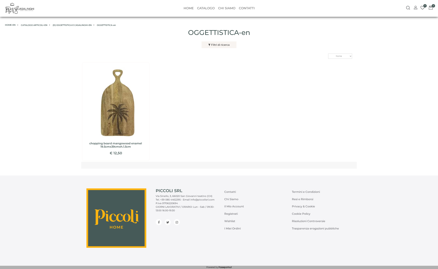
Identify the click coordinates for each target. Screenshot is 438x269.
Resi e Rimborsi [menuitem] (302, 199)
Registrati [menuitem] (231, 213)
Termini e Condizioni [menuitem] (306, 191)
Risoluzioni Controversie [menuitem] (308, 221)
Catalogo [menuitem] (206, 8)
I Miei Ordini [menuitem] (232, 228)
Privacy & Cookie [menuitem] (303, 206)
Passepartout (225, 267)
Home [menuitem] (189, 8)
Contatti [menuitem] (247, 8)
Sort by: (326, 56)
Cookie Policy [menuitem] (301, 213)
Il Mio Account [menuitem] (234, 206)
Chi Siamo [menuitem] (226, 8)
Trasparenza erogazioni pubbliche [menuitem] (315, 228)
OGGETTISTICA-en (219, 32)
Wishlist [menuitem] (229, 221)
